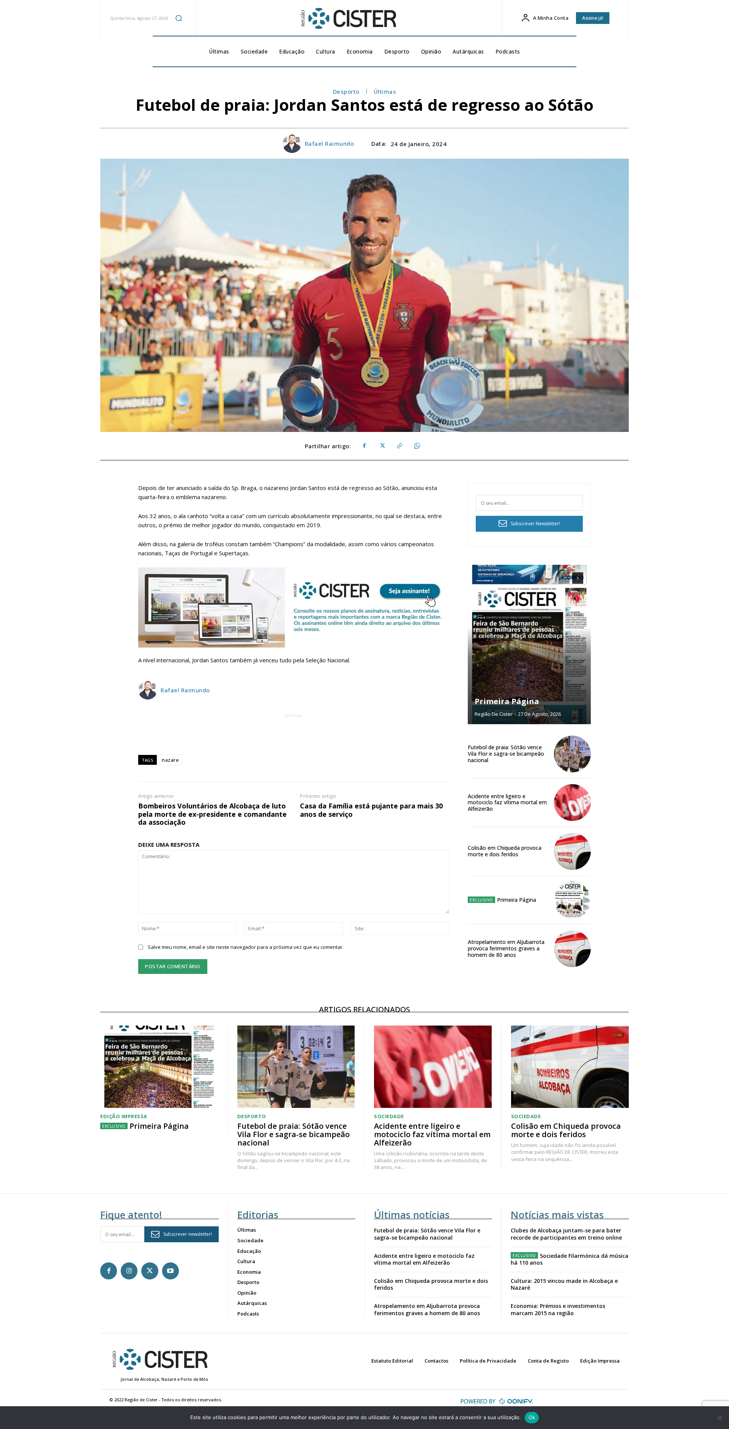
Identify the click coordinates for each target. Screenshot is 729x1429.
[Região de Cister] (347, 19)
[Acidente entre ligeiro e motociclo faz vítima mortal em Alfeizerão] (572, 802)
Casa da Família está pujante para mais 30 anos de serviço (371, 810)
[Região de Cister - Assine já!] (294, 607)
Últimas (385, 91)
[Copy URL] (399, 446)
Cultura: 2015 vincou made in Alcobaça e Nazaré (564, 1284)
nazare (170, 759)
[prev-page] (564, 578)
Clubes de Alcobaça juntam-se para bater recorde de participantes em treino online (566, 1234)
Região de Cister (494, 714)
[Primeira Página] (529, 644)
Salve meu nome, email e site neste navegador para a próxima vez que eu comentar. (246, 947)
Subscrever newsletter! (187, 1234)
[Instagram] (129, 1270)
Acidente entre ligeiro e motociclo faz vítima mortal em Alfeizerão (507, 802)
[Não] (719, 1417)
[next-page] (577, 578)
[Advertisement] (294, 737)
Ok (532, 1417)
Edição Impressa (123, 1116)
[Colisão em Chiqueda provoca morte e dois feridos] (572, 851)
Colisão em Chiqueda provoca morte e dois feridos (504, 851)
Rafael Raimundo (329, 143)
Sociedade (389, 1116)
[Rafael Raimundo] (293, 143)
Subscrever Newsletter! (535, 523)
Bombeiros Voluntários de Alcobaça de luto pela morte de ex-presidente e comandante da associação (212, 814)
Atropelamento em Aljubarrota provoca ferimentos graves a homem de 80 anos (506, 948)
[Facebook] (364, 446)
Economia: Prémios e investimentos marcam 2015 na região (558, 1309)
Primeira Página (507, 701)
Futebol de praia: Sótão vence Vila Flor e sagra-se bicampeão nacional (506, 754)
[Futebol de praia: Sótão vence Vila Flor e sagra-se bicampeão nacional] (572, 754)
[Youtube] (170, 1270)
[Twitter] (381, 446)
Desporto (346, 91)
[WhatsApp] (416, 446)
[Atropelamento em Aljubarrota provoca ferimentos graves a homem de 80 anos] (572, 948)
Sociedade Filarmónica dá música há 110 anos (569, 1259)
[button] (179, 18)
